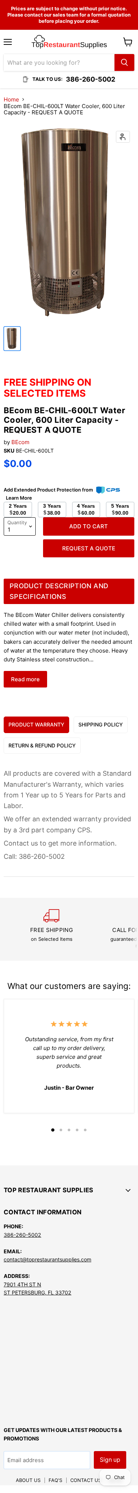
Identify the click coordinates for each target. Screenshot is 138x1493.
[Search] (124, 62)
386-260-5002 (22, 1235)
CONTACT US (85, 1480)
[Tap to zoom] (123, 136)
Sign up (110, 1459)
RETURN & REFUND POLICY (42, 745)
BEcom (20, 442)
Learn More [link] (19, 498)
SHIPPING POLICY (100, 724)
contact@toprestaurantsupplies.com (47, 1259)
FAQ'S (55, 1480)
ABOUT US (28, 1480)
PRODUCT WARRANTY (36, 724)
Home (11, 99)
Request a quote (88, 548)
